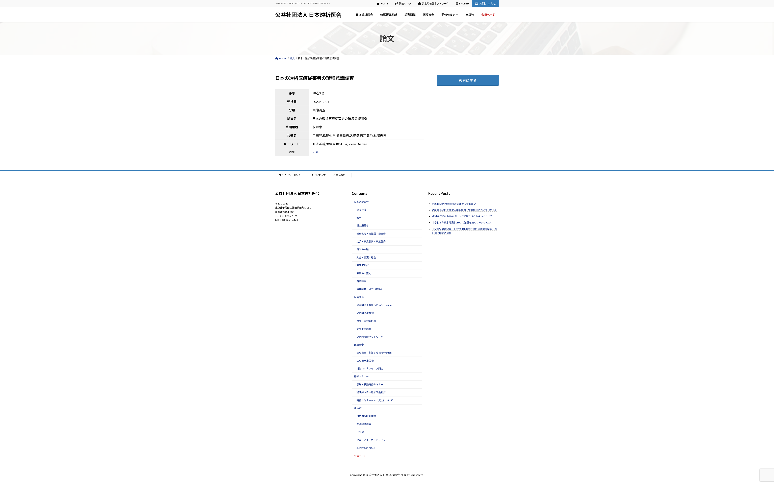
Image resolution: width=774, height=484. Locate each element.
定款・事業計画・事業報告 (371, 241)
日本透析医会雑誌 (366, 416)
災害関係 (359, 296)
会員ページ (360, 455)
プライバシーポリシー (291, 175)
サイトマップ (318, 175)
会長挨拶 (361, 209)
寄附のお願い (364, 249)
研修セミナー (361, 376)
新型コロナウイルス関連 (370, 368)
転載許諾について (366, 448)
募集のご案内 (364, 273)
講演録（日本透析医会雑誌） (372, 392)
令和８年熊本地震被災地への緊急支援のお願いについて (462, 216)
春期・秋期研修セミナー (370, 384)
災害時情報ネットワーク (435, 3)
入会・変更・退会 (366, 257)
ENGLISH (464, 3)
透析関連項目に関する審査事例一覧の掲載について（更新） (464, 210)
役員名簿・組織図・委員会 (371, 233)
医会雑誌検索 (364, 424)
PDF (315, 152)
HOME (384, 3)
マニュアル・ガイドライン (371, 439)
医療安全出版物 (365, 360)
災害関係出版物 (365, 312)
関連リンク (405, 3)
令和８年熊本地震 (366, 320)
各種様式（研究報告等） (370, 289)
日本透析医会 (361, 201)
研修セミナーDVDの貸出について (375, 400)
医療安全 (359, 344)
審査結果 (361, 281)
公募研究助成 (361, 265)
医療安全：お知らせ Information (374, 352)
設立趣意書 (363, 225)
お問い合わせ (487, 3)
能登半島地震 (364, 328)
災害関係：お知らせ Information (374, 305)
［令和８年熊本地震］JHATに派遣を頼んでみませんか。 (462, 222)
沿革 (359, 217)
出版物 (357, 408)
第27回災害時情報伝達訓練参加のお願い (454, 203)
